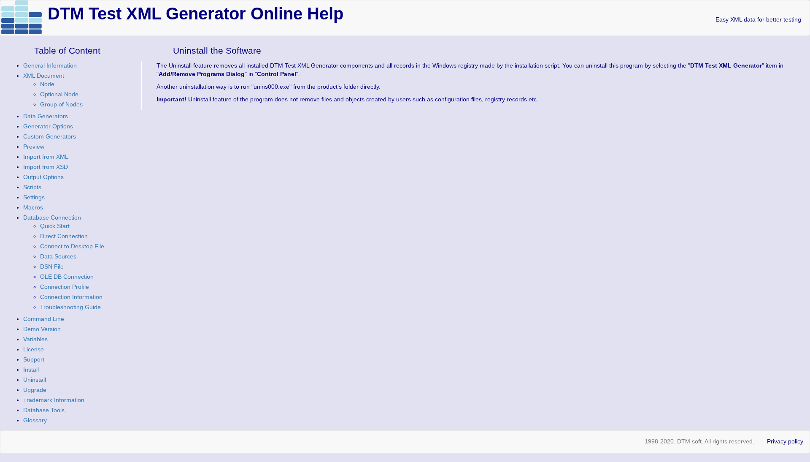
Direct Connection (64, 236)
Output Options (43, 177)
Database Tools (44, 410)
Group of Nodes (61, 104)
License (33, 349)
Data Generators (45, 116)
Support (33, 359)
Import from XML (45, 156)
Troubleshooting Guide (70, 307)
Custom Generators (49, 136)
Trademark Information (53, 400)
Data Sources (58, 256)
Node (47, 84)
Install (31, 369)
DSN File (52, 266)
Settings (34, 197)
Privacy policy (785, 441)
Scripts (32, 187)
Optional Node (59, 94)
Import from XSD (45, 166)
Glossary (35, 420)
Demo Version (42, 329)
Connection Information (71, 297)
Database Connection (52, 217)
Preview (33, 146)
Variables (35, 339)
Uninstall (34, 379)
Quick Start (55, 226)
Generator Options (48, 126)
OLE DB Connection (67, 276)
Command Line (43, 318)
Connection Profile (64, 286)
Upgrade (34, 389)
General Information (50, 65)
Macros (33, 207)
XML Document (43, 75)
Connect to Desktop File (72, 246)
